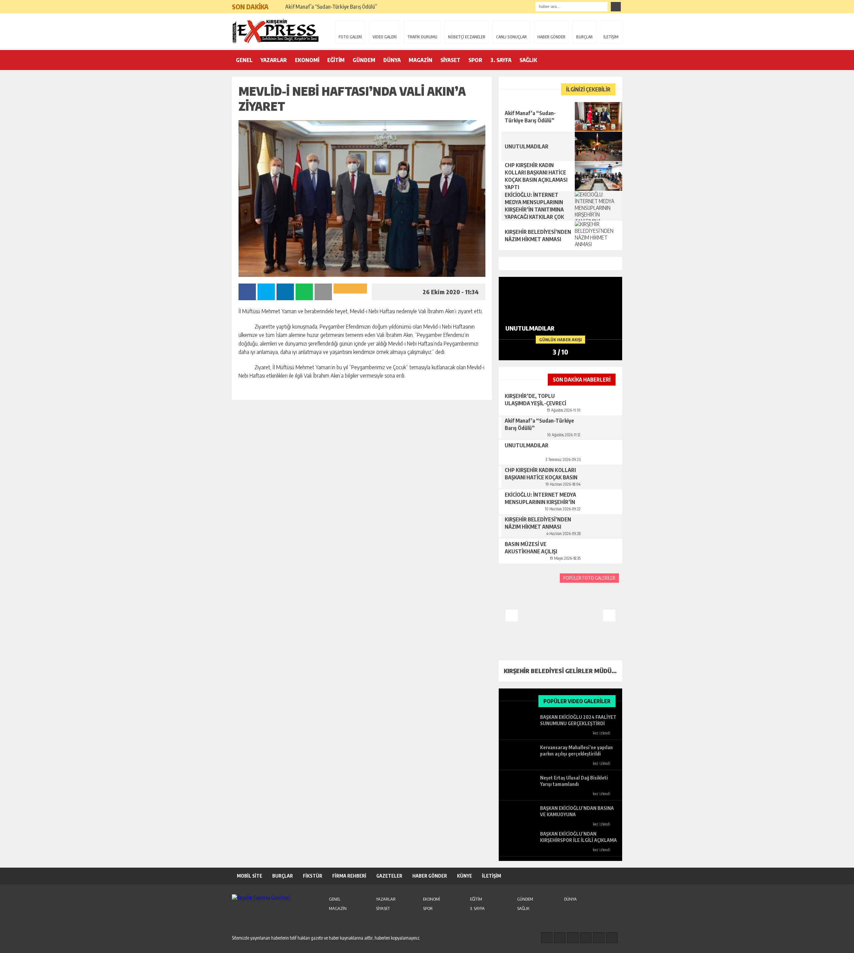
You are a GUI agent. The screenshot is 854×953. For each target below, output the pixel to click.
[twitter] (572, 937)
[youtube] (611, 937)
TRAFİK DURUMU (422, 36)
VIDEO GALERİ (385, 36)
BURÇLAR (584, 36)
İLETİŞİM (610, 36)
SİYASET (450, 60)
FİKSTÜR (312, 876)
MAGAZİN (420, 60)
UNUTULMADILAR (305, 6)
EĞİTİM (336, 60)
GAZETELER (389, 876)
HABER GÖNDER (551, 36)
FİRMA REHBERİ (349, 876)
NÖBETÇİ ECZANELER (466, 36)
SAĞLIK (528, 60)
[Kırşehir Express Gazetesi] (275, 31)
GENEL (244, 60)
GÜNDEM (364, 60)
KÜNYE (464, 876)
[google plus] (585, 937)
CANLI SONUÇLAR (511, 36)
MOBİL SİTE (249, 876)
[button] (276, 4)
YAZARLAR (274, 60)
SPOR (475, 60)
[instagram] (559, 937)
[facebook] (546, 937)
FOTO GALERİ (350, 36)
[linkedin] (598, 937)
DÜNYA (392, 60)
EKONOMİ (307, 60)
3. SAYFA (500, 60)
